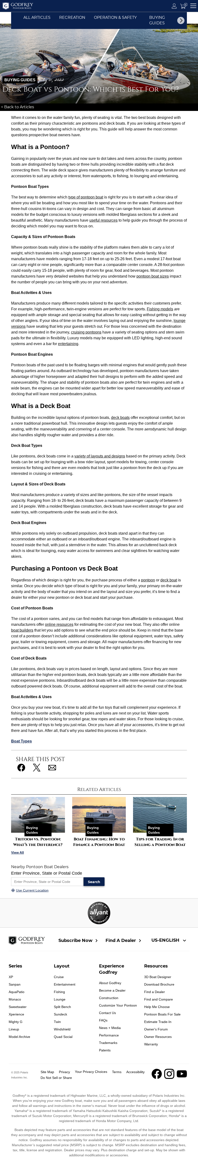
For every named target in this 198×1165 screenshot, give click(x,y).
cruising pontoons (86, 332)
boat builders (22, 630)
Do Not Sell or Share (56, 1078)
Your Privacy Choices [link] (91, 1072)
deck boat (168, 580)
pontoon (148, 580)
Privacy (64, 1072)
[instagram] (169, 1078)
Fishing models (160, 309)
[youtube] (182, 1078)
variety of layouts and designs (99, 456)
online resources (59, 624)
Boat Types (21, 741)
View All (17, 852)
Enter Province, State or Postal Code (46, 873)
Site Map (47, 1072)
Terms (116, 1072)
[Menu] (193, 6)
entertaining (68, 344)
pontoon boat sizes (152, 276)
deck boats (120, 418)
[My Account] (174, 6)
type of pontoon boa (85, 197)
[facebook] (157, 1078)
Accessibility (135, 1072)
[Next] (180, 20)
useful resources (103, 220)
